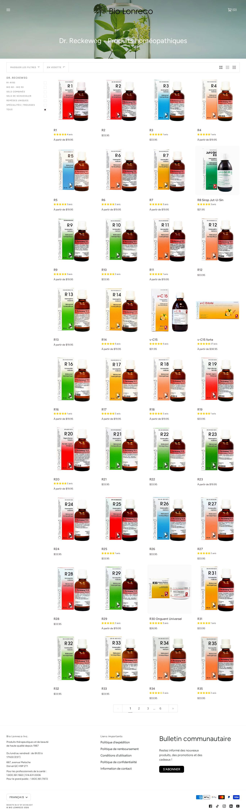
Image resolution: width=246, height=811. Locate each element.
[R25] (121, 519)
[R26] (169, 519)
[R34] (169, 659)
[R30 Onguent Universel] (169, 589)
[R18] (169, 379)
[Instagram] (224, 806)
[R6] (121, 170)
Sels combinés (15, 91)
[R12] (217, 240)
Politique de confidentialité (118, 762)
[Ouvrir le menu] (11, 10)
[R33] (121, 659)
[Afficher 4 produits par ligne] (235, 67)
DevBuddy (28, 805)
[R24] (74, 519)
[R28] (74, 589)
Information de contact (116, 768)
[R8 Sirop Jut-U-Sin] (217, 170)
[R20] (74, 449)
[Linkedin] (231, 806)
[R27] (217, 519)
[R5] (74, 170)
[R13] (74, 310)
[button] (60, 134)
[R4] (217, 100)
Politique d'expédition (115, 742)
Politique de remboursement (119, 749)
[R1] (74, 100)
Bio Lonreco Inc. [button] (17, 736)
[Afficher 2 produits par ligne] (221, 67)
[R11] (169, 240)
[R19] (217, 379)
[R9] (74, 240)
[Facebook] (210, 806)
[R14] (121, 310)
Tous (9, 109)
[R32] (74, 659)
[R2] (121, 100)
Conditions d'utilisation (115, 755)
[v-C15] (169, 310)
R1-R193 (10, 82)
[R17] (121, 379)
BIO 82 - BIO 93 (15, 87)
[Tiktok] (217, 806)
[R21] (121, 449)
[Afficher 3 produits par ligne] (227, 67)
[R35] (217, 659)
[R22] (169, 449)
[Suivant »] (173, 708)
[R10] (121, 240)
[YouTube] (238, 806)
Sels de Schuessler (18, 96)
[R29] (121, 589)
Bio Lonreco (16, 807)
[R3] (169, 100)
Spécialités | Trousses (20, 105)
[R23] (217, 449)
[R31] (217, 589)
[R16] (74, 379)
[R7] (169, 170)
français (17, 797)
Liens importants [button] (111, 736)
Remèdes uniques (17, 100)
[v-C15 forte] (217, 310)
